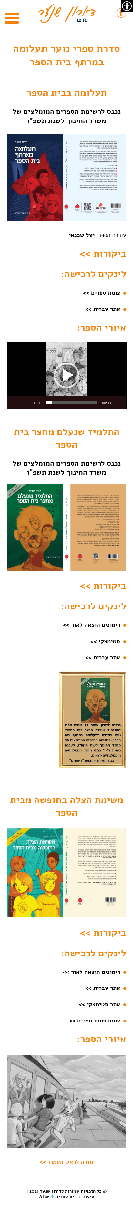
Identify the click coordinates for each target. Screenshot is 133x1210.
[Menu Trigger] (12, 19)
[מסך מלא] (15, 403)
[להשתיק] (25, 403)
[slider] (71, 402)
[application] (67, 375)
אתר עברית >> (104, 988)
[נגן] (118, 403)
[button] (66, 375)
